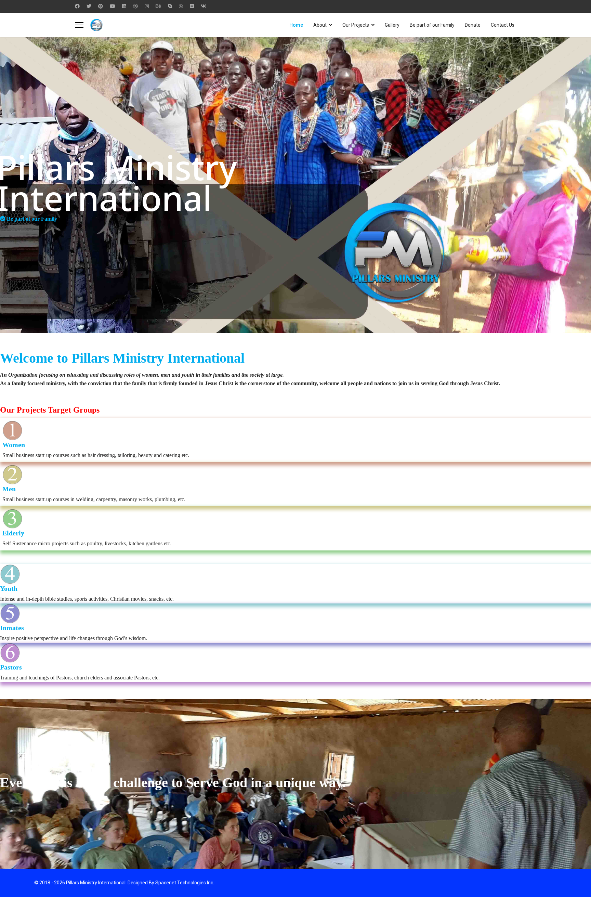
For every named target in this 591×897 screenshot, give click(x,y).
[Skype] (170, 6)
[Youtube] (112, 6)
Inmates (12, 628)
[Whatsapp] (181, 6)
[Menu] (79, 25)
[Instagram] (147, 6)
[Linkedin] (124, 6)
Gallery (392, 25)
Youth (8, 588)
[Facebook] (77, 6)
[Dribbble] (135, 6)
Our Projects (355, 25)
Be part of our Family (432, 25)
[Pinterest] (100, 6)
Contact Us (502, 25)
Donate (473, 25)
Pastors (11, 667)
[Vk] (203, 6)
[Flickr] (192, 6)
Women (13, 444)
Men (9, 489)
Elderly (13, 533)
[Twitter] (89, 6)
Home (296, 25)
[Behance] (158, 6)
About (320, 25)
